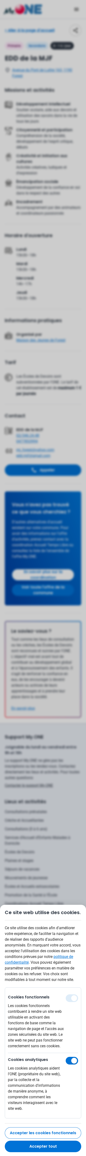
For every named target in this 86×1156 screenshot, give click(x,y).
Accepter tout (43, 1146)
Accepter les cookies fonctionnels (43, 1133)
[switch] (72, 1061)
